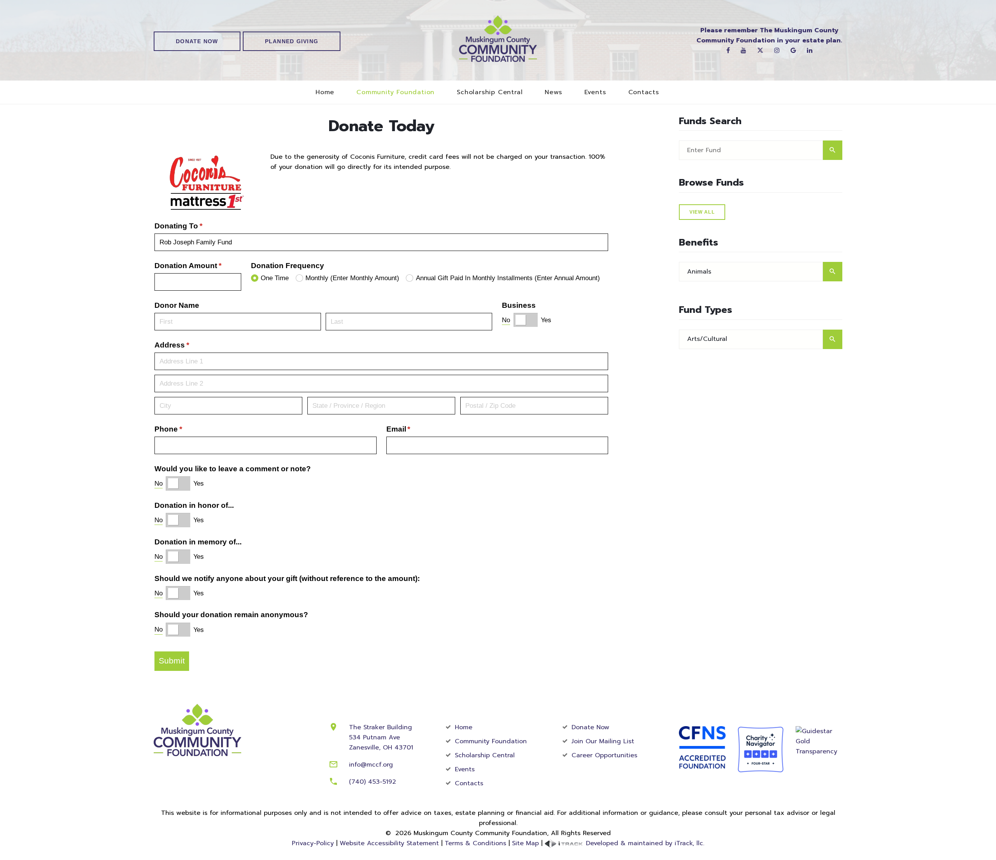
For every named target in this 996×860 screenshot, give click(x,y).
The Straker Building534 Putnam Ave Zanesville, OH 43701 (381, 737)
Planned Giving (292, 41)
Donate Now (197, 41)
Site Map (525, 843)
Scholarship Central (490, 92)
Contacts (643, 92)
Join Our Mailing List (603, 741)
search (832, 150)
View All (702, 212)
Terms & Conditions (475, 843)
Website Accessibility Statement (389, 843)
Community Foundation (395, 92)
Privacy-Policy (313, 843)
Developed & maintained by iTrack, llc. (644, 843)
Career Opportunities (604, 755)
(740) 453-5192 (372, 781)
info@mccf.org (371, 764)
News (553, 92)
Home (325, 92)
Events (595, 92)
